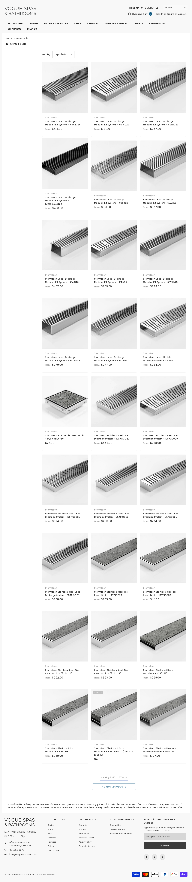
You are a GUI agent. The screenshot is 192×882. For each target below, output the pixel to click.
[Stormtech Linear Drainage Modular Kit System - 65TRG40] (65, 323)
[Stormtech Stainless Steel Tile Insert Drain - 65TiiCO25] (65, 636)
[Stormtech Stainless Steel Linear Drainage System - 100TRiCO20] (65, 480)
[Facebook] (146, 857)
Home (9, 38)
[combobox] (173, 7)
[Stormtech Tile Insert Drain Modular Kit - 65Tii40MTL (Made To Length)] (114, 714)
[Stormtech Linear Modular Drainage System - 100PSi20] (163, 323)
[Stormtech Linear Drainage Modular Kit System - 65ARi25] (163, 166)
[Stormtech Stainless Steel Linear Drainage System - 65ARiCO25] (114, 480)
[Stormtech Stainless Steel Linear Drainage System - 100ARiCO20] (114, 401)
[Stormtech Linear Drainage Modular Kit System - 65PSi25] (114, 245)
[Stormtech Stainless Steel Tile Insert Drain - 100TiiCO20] (114, 558)
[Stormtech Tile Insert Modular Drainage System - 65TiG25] (163, 714)
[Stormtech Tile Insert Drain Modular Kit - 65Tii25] (65, 714)
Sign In (160, 13)
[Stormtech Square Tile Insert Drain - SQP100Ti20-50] (65, 401)
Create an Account (177, 13)
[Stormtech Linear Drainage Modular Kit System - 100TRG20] (163, 87)
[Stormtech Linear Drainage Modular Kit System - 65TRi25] (114, 323)
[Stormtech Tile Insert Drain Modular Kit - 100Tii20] (163, 636)
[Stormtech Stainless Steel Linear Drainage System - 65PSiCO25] (163, 480)
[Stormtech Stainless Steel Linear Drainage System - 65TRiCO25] (65, 558)
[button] (63, 54)
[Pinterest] (162, 857)
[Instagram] (154, 857)
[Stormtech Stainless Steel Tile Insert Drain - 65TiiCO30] (114, 636)
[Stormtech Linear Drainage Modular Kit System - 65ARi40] (65, 245)
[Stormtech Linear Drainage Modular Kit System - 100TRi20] (114, 166)
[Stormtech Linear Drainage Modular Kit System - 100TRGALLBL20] (65, 163)
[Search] (176, 7)
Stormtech (22, 38)
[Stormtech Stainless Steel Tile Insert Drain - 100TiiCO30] (163, 558)
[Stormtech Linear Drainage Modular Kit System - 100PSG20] (114, 87)
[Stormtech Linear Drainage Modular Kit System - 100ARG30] (65, 87)
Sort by (46, 54)
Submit (164, 845)
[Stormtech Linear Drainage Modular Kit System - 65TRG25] (163, 245)
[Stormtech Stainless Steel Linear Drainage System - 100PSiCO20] (163, 401)
